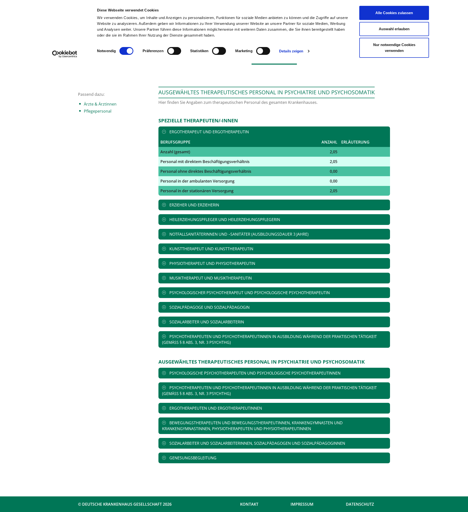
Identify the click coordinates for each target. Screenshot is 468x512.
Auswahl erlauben (394, 29)
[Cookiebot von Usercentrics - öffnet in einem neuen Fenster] (64, 54)
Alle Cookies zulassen (394, 13)
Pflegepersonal (97, 111)
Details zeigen (291, 51)
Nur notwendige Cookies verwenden (394, 48)
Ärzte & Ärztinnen (100, 104)
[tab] (274, 131)
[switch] (174, 51)
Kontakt (249, 504)
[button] (274, 131)
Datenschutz (360, 504)
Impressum (302, 504)
